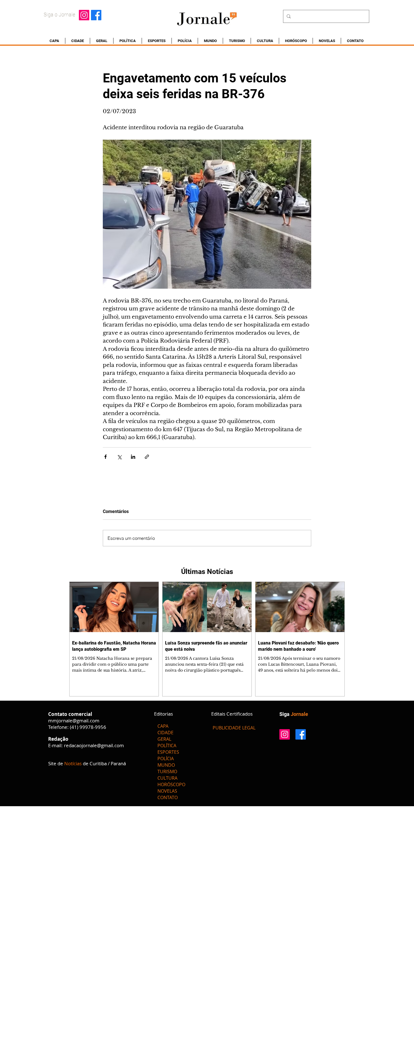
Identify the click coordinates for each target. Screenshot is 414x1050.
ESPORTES (168, 752)
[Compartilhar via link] (147, 456)
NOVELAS (167, 791)
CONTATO (167, 797)
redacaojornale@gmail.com (94, 745)
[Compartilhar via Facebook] (105, 456)
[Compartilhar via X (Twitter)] (119, 456)
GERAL (164, 739)
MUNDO (166, 765)
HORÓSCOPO (171, 784)
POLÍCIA (165, 758)
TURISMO (167, 771)
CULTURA (167, 778)
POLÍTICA (166, 745)
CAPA (162, 726)
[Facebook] (96, 15)
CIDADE (165, 732)
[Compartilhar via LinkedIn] (133, 456)
